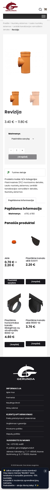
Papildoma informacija (21, 200)
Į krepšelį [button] (35, 281)
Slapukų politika (13, 434)
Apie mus (10, 392)
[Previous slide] (9, 62)
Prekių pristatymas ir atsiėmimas (21, 418)
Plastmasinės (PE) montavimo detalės (24, 182)
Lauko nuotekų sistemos (17, 185)
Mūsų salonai (12, 408)
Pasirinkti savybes (12, 281)
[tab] (21, 200)
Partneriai (10, 397)
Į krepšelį (22, 156)
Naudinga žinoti (13, 403)
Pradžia (6, 23)
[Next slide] (41, 62)
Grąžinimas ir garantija (16, 423)
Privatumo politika (14, 428)
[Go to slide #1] (15, 98)
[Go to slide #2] (35, 98)
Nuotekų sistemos (19, 23)
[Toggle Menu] (44, 16)
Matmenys (14, 133)
